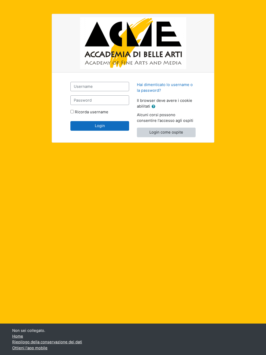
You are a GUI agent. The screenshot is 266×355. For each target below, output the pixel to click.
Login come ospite (166, 132)
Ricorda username (91, 112)
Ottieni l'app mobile (30, 348)
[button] (154, 106)
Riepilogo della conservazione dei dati (47, 342)
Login (100, 125)
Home (17, 336)
